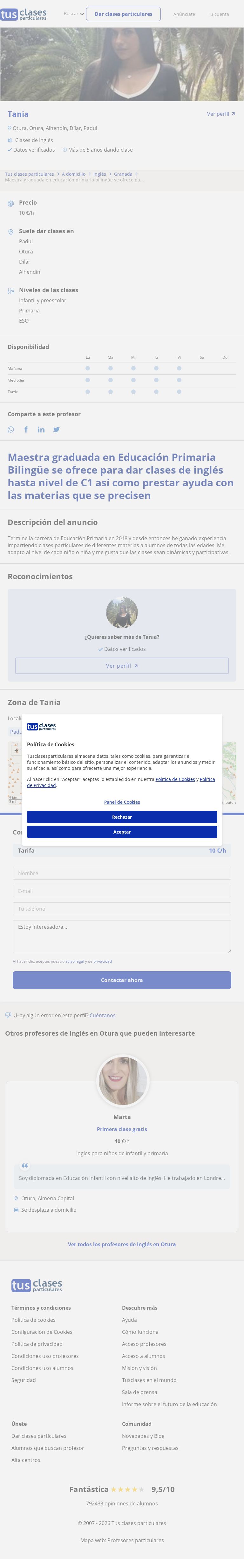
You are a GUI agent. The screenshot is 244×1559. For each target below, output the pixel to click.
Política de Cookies (175, 779)
